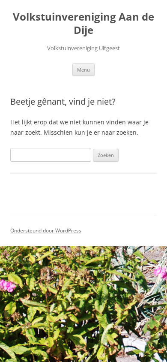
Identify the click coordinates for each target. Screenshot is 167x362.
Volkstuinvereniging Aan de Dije (83, 23)
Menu (83, 69)
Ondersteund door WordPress (45, 230)
